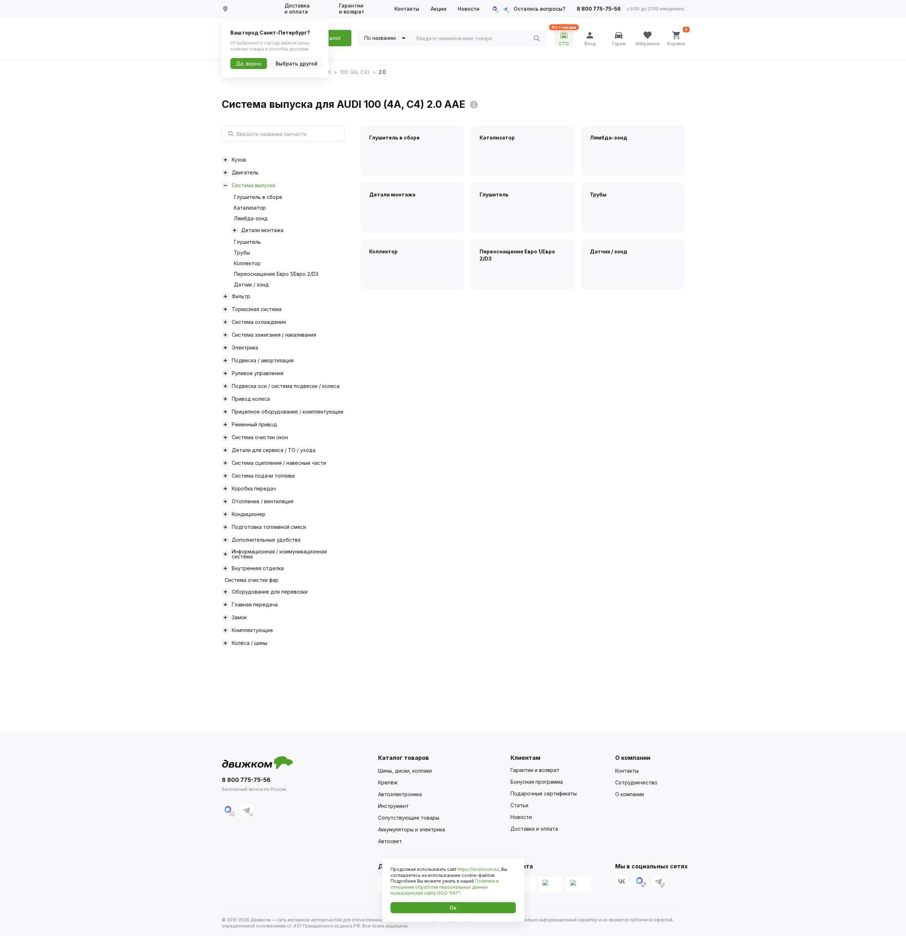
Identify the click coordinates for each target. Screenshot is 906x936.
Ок (453, 908)
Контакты (406, 9)
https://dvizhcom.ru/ (478, 869)
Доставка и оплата (297, 9)
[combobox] (475, 38)
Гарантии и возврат (351, 9)
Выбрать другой (297, 64)
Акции (438, 9)
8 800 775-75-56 (599, 9)
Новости (469, 9)
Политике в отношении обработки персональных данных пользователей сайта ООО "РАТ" (445, 887)
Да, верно (248, 64)
